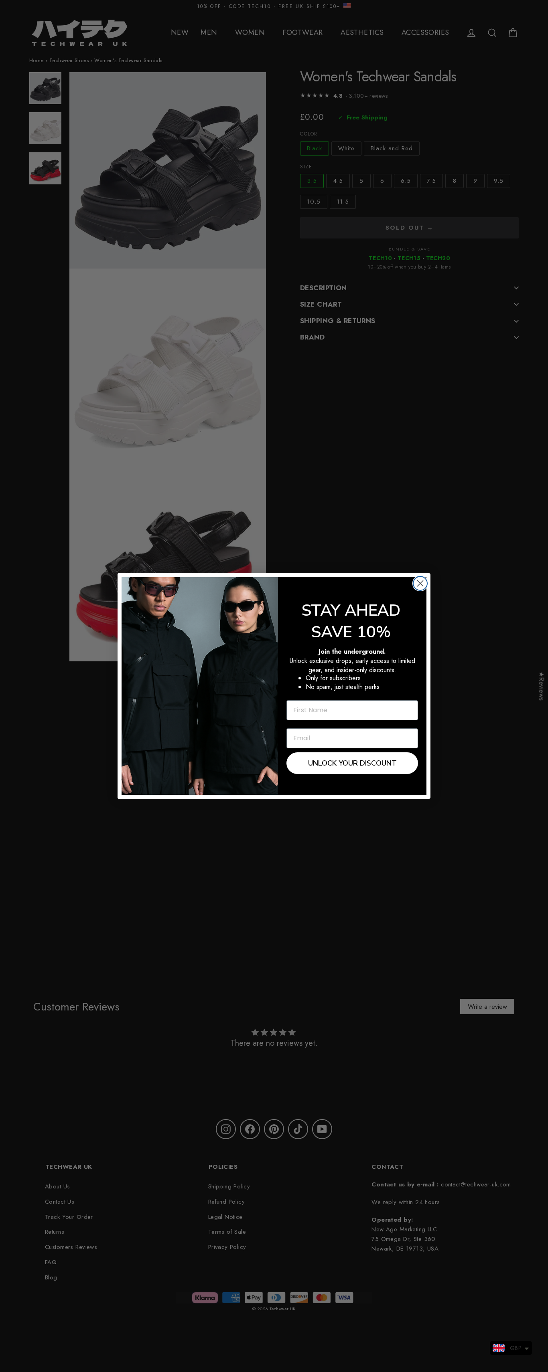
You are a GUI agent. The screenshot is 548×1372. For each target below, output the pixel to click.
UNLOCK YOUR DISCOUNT (352, 763)
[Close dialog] (420, 583)
